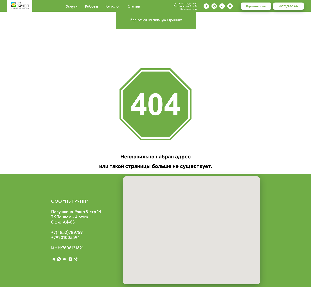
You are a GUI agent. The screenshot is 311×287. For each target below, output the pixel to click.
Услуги (72, 6)
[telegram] (53, 259)
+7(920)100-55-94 (288, 6)
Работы (91, 6)
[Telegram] (206, 6)
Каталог (112, 6)
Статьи (133, 6)
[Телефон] (76, 259)
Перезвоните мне (256, 6)
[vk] (222, 6)
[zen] (230, 6)
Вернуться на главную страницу (156, 20)
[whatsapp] (214, 6)
